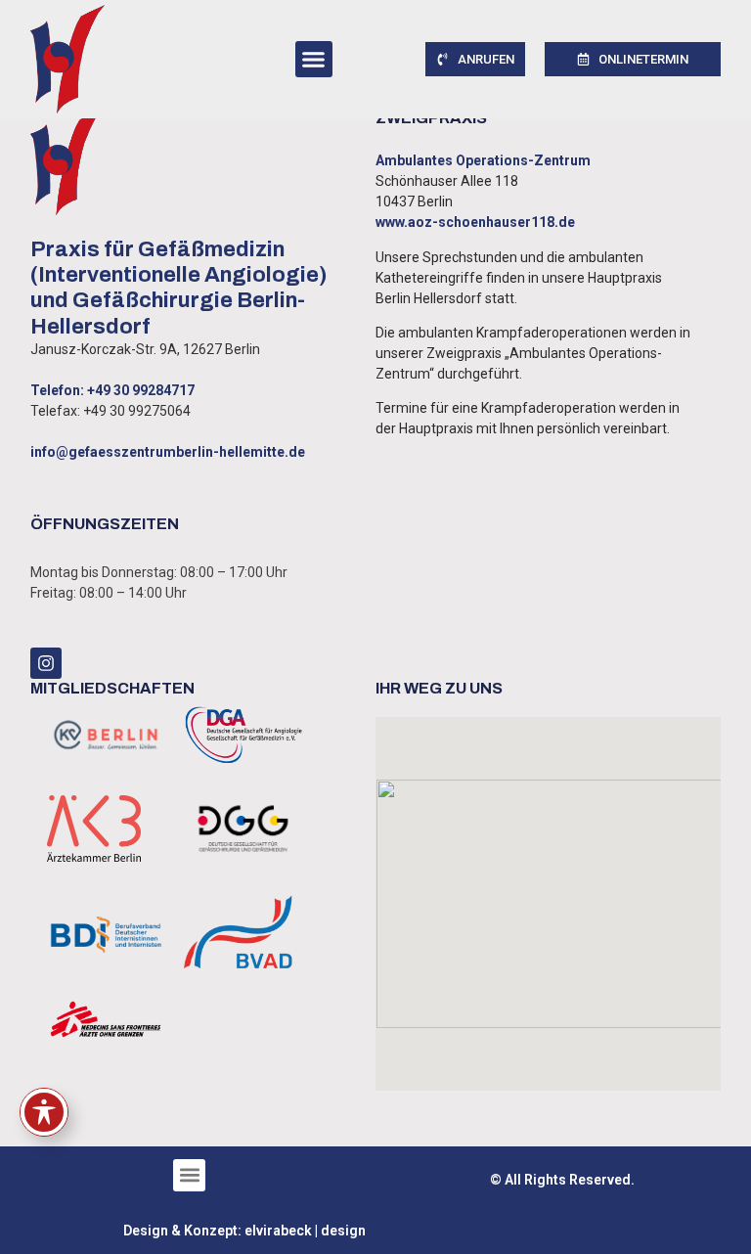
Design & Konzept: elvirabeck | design (244, 1230)
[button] (313, 59)
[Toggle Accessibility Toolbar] (44, 1112)
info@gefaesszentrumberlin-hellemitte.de (167, 452)
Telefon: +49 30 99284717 (112, 390)
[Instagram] (46, 663)
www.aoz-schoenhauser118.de (475, 222)
